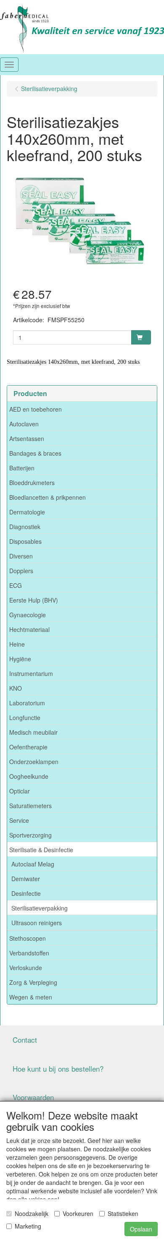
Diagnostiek (24, 526)
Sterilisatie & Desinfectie (41, 849)
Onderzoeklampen (33, 761)
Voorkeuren (78, 1213)
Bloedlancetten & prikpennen (47, 497)
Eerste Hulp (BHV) (33, 600)
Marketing (28, 1226)
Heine (17, 644)
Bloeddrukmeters (32, 482)
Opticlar (19, 791)
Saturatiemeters (30, 805)
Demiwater (25, 878)
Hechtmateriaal (29, 629)
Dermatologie (27, 512)
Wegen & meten (30, 997)
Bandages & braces (35, 453)
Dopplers (21, 570)
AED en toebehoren (35, 409)
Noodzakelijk (31, 1213)
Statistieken (123, 1213)
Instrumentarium (31, 673)
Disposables (25, 541)
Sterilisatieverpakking (39, 908)
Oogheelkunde (28, 776)
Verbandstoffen (29, 953)
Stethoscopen (27, 938)
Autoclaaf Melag (32, 864)
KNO (15, 688)
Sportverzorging (30, 835)
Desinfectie (26, 893)
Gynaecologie (27, 615)
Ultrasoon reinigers (36, 922)
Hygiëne (20, 659)
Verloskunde (25, 967)
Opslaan (141, 1229)
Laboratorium (27, 703)
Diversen (21, 556)
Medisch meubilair (33, 732)
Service (19, 820)
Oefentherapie (28, 747)
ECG (15, 585)
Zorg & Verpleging (33, 982)
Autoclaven (24, 424)
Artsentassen (26, 438)
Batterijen (21, 468)
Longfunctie (24, 717)
